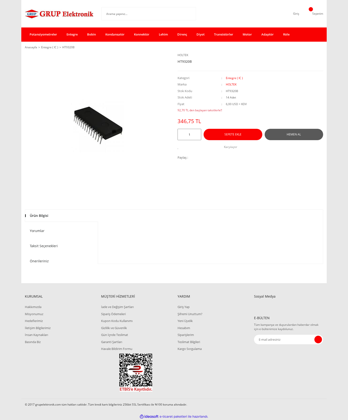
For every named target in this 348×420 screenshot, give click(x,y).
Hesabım (184, 328)
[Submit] (318, 339)
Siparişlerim (186, 335)
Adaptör (267, 34)
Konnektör (141, 34)
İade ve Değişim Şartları (117, 307)
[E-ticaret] (173, 416)
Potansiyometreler (43, 34)
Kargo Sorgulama (190, 349)
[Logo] (59, 14)
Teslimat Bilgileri (189, 342)
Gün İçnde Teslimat (114, 335)
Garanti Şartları (111, 342)
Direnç (182, 34)
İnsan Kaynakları (36, 335)
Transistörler (223, 34)
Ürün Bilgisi (39, 215)
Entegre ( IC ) (234, 78)
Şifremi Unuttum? (190, 314)
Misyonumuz (34, 314)
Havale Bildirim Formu (116, 349)
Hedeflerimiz (34, 321)
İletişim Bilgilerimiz (38, 328)
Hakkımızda (33, 307)
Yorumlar (37, 230)
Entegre (72, 34)
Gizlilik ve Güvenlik (114, 328)
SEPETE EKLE (232, 134)
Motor (247, 34)
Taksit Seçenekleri (44, 246)
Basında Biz (33, 342)
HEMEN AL (294, 134)
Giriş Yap (184, 307)
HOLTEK (183, 55)
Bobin (91, 34)
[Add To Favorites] (179, 147)
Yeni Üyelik (185, 321)
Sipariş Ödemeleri (113, 314)
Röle (286, 34)
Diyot (200, 34)
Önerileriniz (39, 261)
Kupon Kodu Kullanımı (117, 321)
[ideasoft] (149, 416)
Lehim (163, 34)
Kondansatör (115, 34)
